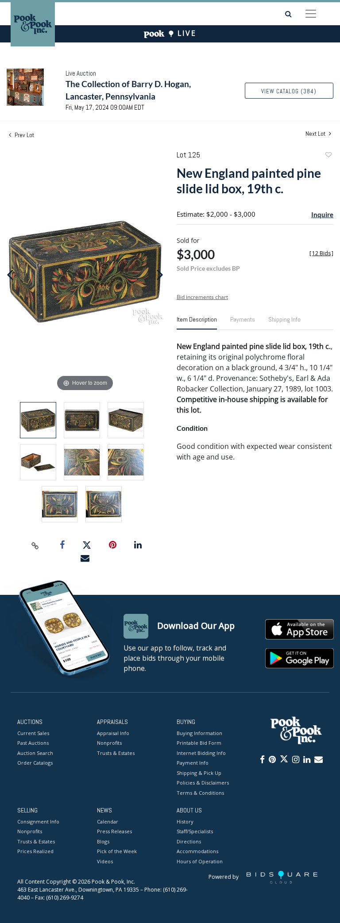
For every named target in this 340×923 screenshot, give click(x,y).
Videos (105, 861)
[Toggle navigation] (311, 13)
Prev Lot (23, 135)
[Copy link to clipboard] (35, 545)
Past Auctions (33, 742)
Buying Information (199, 733)
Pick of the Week (117, 851)
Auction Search (35, 753)
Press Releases (114, 831)
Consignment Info (38, 821)
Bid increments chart (202, 297)
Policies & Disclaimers (203, 782)
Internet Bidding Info (201, 753)
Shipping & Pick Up (199, 773)
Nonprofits (109, 742)
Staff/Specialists (195, 831)
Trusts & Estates (116, 753)
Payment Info (193, 762)
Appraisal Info (113, 733)
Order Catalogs (35, 762)
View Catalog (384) (289, 91)
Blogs (103, 841)
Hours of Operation (200, 861)
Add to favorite (328, 156)
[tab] (197, 323)
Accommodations (197, 851)
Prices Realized (35, 851)
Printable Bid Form (199, 742)
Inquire (322, 214)
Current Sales (33, 733)
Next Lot (316, 134)
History (185, 821)
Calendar (107, 821)
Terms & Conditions (200, 792)
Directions (189, 841)
